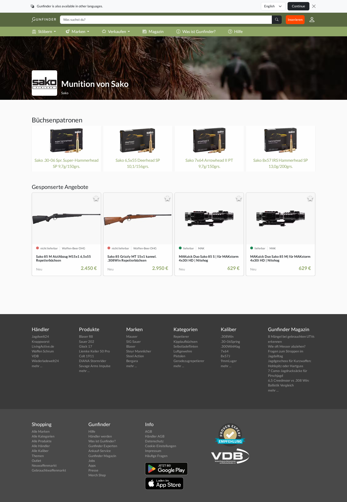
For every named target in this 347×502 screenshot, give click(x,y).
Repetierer (181, 336)
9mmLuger (229, 361)
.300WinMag (230, 346)
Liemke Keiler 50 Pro (94, 351)
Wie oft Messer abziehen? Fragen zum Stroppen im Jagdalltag (286, 351)
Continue (298, 6)
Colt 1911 (86, 356)
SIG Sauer (133, 341)
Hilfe (238, 31)
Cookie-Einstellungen (160, 446)
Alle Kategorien (43, 436)
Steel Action (135, 356)
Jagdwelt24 (40, 336)
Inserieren (295, 20)
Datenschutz (154, 441)
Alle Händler (41, 446)
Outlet (36, 461)
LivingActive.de (43, 346)
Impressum (153, 451)
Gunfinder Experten (102, 446)
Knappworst (41, 341)
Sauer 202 (86, 341)
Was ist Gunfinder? (198, 31)
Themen (38, 456)
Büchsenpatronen (57, 120)
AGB (148, 431)
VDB (35, 356)
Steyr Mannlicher (138, 351)
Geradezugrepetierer (189, 361)
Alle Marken (41, 431)
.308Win (227, 336)
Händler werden (100, 436)
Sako (64, 93)
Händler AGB (154, 436)
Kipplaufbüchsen (185, 341)
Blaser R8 (86, 336)
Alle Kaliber (40, 451)
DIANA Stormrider (92, 361)
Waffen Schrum (43, 351)
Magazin (156, 31)
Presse (93, 470)
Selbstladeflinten (186, 346)
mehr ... (37, 366)
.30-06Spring (230, 341)
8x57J (225, 356)
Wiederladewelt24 (45, 361)
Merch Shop (97, 475)
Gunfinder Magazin (102, 456)
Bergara (132, 361)
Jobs (91, 461)
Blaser (130, 346)
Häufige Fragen (156, 456)
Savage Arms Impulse (95, 366)
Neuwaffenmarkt (44, 465)
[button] (310, 19)
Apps (92, 465)
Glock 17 (85, 346)
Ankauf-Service (99, 451)
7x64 (225, 351)
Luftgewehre (183, 351)
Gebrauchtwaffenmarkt (49, 470)
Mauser (131, 336)
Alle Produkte (42, 441)
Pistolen (179, 356)
